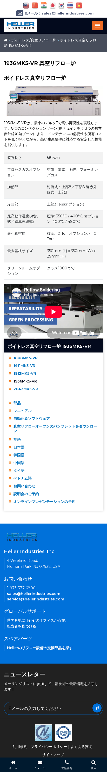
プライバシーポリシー (49, 746)
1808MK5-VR (26, 358)
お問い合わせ (24, 486)
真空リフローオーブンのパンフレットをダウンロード (55, 429)
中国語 (19, 462)
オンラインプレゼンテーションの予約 (44, 501)
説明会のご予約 (26, 493)
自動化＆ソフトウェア (32, 418)
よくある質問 (81, 746)
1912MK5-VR (25, 373)
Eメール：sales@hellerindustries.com (59, 13)
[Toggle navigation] (97, 25)
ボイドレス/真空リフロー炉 (33, 40)
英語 (17, 439)
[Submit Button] (97, 707)
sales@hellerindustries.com (33, 593)
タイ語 (19, 470)
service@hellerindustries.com (35, 599)
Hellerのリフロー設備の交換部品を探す (40, 647)
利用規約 (20, 746)
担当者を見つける (21, 626)
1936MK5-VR (25, 381)
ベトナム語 (23, 478)
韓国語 (19, 455)
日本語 (19, 447)
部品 (17, 403)
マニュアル (23, 410)
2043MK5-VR (26, 389)
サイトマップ (53, 754)
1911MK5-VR (24, 365)
